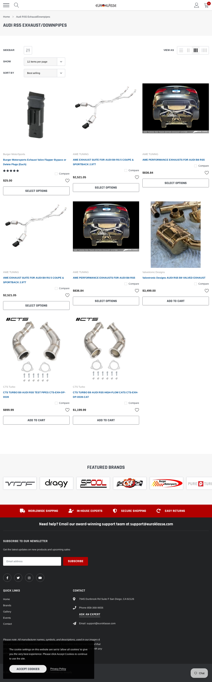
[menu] (6, 5)
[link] (36, 116)
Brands (7, 605)
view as (169, 50)
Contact (7, 623)
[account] (196, 5)
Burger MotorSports (14, 154)
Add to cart (175, 301)
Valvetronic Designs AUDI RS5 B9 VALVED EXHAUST (173, 277)
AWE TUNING (81, 154)
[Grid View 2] (188, 50)
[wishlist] (67, 180)
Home (6, 16)
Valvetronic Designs (153, 272)
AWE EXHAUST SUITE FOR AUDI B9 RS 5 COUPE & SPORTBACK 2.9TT (103, 162)
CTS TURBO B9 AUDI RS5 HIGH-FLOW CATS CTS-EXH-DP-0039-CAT (105, 394)
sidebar (8, 50)
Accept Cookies (28, 669)
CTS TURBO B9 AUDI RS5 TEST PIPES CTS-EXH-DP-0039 (34, 394)
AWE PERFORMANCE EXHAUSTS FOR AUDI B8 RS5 (173, 159)
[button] (11, 170)
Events (7, 617)
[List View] (181, 50)
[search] (16, 5)
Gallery (7, 611)
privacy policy (58, 668)
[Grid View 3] (196, 50)
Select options (36, 191)
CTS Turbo (9, 387)
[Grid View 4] (204, 50)
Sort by (8, 72)
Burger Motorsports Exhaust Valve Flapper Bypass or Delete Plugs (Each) (34, 162)
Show (7, 61)
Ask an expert (89, 614)
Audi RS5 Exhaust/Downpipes (33, 16)
